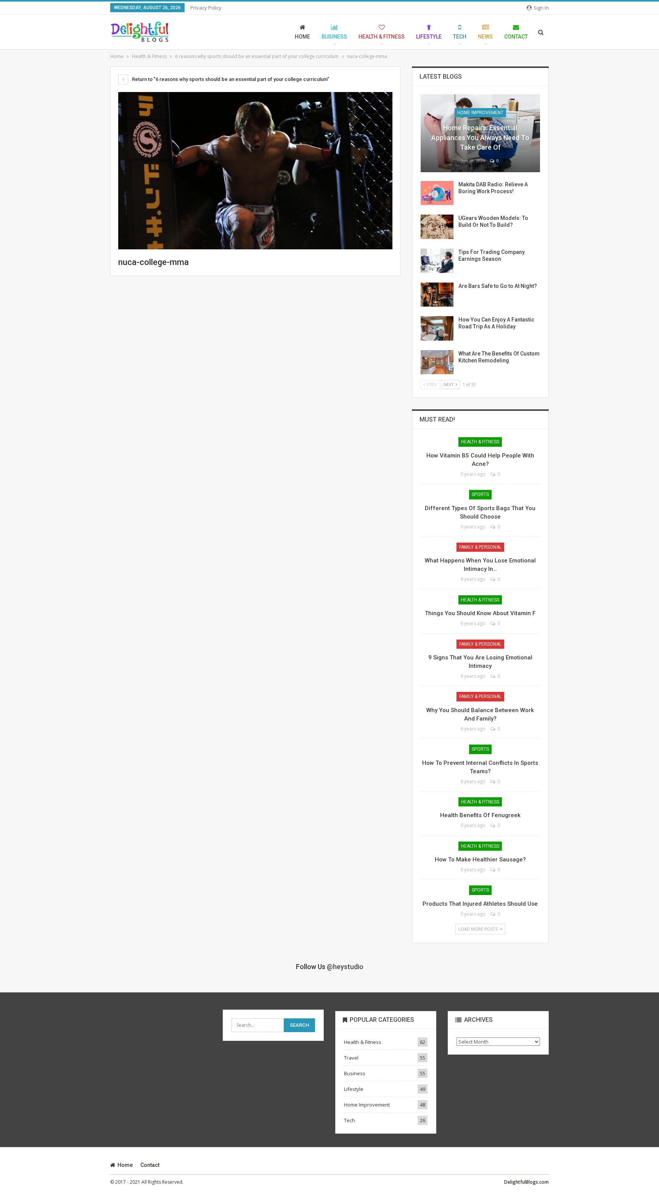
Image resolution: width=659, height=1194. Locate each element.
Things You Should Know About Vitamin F (480, 613)
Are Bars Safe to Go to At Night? (497, 286)
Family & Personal (480, 547)
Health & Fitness (381, 37)
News (485, 37)
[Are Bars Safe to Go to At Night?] (437, 295)
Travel (351, 1057)
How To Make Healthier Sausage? (480, 859)
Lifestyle (429, 37)
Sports (480, 494)
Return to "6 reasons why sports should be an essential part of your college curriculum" (230, 79)
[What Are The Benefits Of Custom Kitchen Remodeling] (437, 362)
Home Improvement (480, 112)
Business (334, 37)
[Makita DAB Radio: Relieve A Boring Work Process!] (437, 193)
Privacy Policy (206, 7)
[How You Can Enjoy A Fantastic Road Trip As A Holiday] (437, 328)
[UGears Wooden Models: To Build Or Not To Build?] (437, 227)
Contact (516, 37)
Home (302, 37)
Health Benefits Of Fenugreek (480, 815)
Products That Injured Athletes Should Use (480, 903)
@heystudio (345, 967)
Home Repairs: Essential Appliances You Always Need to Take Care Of (480, 137)
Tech (459, 37)
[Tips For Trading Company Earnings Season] (437, 261)
